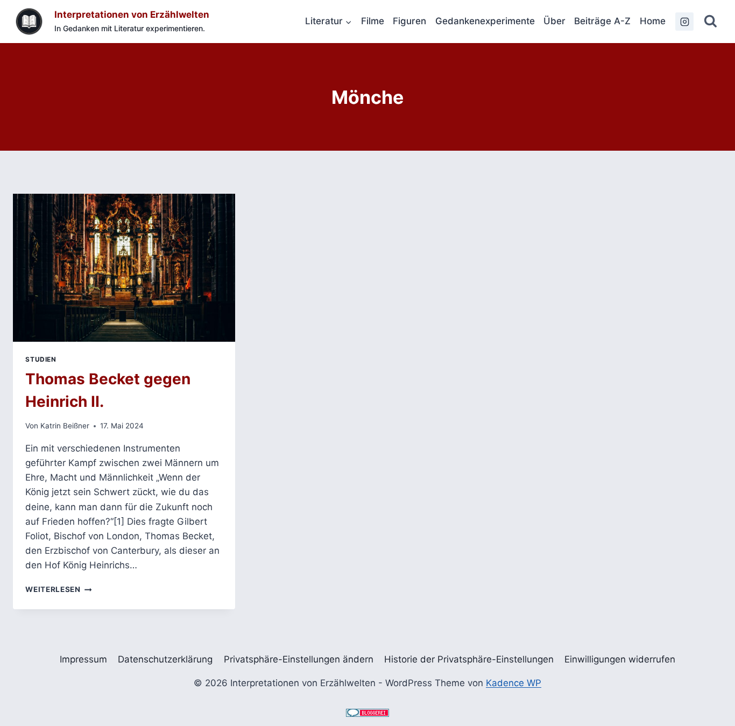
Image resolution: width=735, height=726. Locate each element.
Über (554, 21)
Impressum (83, 659)
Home (653, 21)
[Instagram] (684, 21)
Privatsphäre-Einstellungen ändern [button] (298, 659)
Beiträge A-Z (602, 21)
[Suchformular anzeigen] (710, 21)
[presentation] (124, 268)
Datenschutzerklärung (165, 659)
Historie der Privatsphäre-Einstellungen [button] (469, 659)
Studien (40, 359)
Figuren (409, 21)
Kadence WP (513, 683)
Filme (372, 21)
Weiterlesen (58, 589)
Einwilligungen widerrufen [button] (619, 659)
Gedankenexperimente (485, 21)
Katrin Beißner (64, 425)
